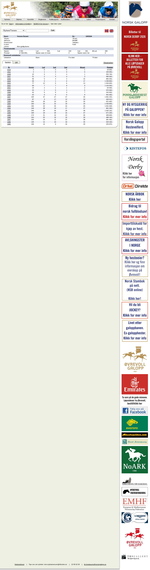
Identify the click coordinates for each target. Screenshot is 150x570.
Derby (77, 19)
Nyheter (7, 19)
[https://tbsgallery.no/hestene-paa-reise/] (135, 560)
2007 (9, 76)
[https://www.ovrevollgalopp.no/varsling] (135, 142)
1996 (9, 99)
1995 (9, 101)
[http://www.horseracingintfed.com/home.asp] (135, 522)
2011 (9, 72)
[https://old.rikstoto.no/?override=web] (135, 430)
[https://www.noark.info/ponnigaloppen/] (135, 100)
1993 (9, 106)
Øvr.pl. (82, 67)
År (9, 67)
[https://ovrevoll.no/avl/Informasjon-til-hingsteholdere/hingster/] (135, 253)
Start (10, 24)
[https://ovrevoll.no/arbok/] (135, 201)
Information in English (22, 24)
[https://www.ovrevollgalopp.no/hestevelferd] (135, 134)
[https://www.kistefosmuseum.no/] (135, 153)
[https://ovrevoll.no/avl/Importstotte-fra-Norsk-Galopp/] (135, 235)
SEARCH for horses (40, 24)
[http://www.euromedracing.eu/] (135, 510)
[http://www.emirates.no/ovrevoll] (135, 394)
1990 (9, 113)
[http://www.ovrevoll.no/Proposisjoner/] (135, 551)
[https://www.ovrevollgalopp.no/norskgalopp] (135, 24)
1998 (9, 95)
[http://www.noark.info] (135, 473)
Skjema (19, 19)
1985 (9, 124)
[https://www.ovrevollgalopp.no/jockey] (135, 318)
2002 (9, 85)
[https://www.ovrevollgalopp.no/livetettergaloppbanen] (135, 341)
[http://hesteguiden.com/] (135, 437)
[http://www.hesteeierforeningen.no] (135, 444)
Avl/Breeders (65, 19)
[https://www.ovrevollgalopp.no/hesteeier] (135, 277)
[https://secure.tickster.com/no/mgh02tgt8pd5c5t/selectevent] (135, 79)
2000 (9, 90)
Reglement (42, 19)
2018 (9, 70)
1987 (9, 119)
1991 (9, 110)
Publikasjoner (54, 19)
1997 (9, 97)
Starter (31, 67)
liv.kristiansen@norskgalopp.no (95, 564)
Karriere (8, 62)
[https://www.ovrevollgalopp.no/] (135, 117)
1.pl (43, 67)
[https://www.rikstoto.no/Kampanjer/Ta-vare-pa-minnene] (135, 405)
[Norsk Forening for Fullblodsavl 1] (135, 485)
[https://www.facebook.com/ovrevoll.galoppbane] (135, 414)
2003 (9, 83)
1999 (9, 92)
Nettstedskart (19, 564)
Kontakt (112, 19)
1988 (9, 117)
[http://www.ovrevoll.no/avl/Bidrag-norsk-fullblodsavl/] (135, 219)
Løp (16, 62)
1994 (9, 104)
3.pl (65, 67)
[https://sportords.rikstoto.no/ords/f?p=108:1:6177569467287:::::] (135, 300)
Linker (89, 19)
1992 (9, 108)
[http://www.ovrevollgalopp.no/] (135, 372)
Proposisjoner (100, 19)
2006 (9, 79)
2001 (9, 88)
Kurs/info (30, 19)
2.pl (54, 67)
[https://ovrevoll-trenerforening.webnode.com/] (135, 496)
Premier (110, 67)
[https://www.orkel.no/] (135, 189)
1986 (9, 122)
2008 (9, 74)
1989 (9, 115)
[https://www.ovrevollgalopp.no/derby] (135, 180)
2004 (9, 81)
